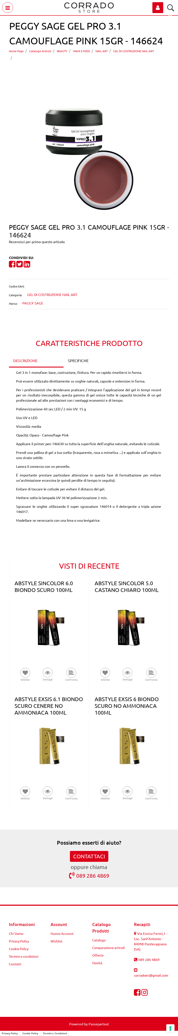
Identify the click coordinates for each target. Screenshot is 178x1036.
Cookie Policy (18, 949)
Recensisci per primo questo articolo (37, 241)
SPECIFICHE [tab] (78, 360)
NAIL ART (102, 51)
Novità (97, 963)
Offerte (98, 955)
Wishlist (57, 941)
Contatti (15, 964)
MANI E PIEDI (81, 51)
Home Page (16, 51)
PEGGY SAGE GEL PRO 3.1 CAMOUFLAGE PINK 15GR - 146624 (68, 57)
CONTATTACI (89, 856)
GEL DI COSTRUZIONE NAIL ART (133, 51)
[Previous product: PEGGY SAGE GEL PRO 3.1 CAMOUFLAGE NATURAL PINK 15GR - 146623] (81, 70)
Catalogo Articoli (40, 51)
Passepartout (99, 1024)
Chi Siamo (16, 933)
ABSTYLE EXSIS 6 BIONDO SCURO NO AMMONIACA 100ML (127, 706)
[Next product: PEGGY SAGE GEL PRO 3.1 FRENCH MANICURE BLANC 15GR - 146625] (97, 70)
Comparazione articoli (108, 948)
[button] (89, 158)
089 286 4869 (92, 875)
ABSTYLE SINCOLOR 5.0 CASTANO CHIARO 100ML (127, 586)
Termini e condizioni (23, 956)
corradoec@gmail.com (151, 975)
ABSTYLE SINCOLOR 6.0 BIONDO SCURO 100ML (44, 586)
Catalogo (99, 940)
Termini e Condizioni (55, 1033)
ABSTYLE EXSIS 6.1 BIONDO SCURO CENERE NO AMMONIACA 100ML (49, 706)
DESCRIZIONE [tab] (25, 360)
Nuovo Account (62, 933)
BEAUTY (62, 51)
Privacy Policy (19, 941)
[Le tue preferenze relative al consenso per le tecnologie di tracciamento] (170, 1028)
